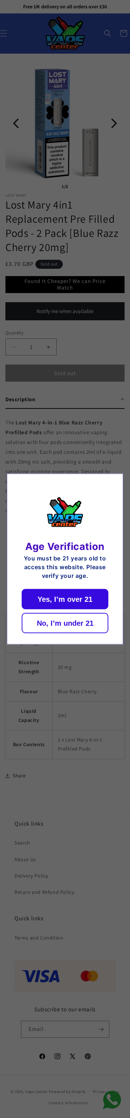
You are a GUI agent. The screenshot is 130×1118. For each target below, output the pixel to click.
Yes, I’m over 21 (65, 599)
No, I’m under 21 (65, 623)
